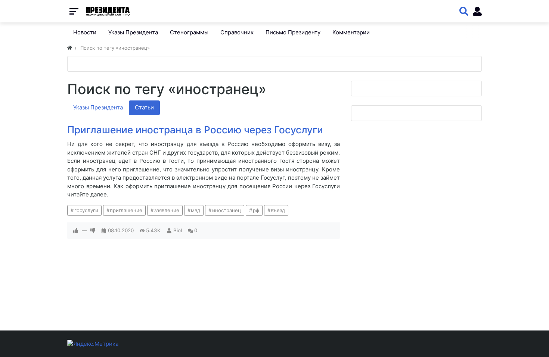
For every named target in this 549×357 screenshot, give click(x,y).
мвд (195, 210)
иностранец (226, 210)
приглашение (126, 210)
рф (256, 210)
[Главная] (69, 48)
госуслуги (86, 210)
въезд (278, 210)
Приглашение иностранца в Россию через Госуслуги (195, 130)
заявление (166, 210)
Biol (177, 230)
